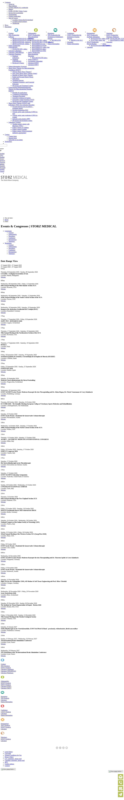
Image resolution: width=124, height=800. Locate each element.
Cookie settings (9, 764)
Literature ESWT (6, 686)
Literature (4, 700)
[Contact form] (120, 779)
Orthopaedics (5, 681)
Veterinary (4, 737)
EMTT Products (6, 685)
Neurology (4, 696)
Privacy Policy (9, 757)
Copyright (8, 753)
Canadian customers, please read (15, 760)
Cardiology (4, 710)
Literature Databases (7, 673)
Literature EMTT (6, 688)
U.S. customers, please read (13, 759)
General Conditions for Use (13, 755)
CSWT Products (6, 712)
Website (3, 277)
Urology (3, 664)
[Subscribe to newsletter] (120, 797)
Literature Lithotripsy (7, 669)
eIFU (6, 762)
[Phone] (120, 785)
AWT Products (5, 725)
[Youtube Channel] (66, 748)
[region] (62, 196)
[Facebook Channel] (60, 748)
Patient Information (6, 702)
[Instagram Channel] (63, 748)
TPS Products (5, 698)
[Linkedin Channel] (57, 748)
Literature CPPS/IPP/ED (8, 671)
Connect (7, 766)
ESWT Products (6, 667)
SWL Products (5, 666)
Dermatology (5, 724)
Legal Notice (9, 752)
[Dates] (120, 791)
